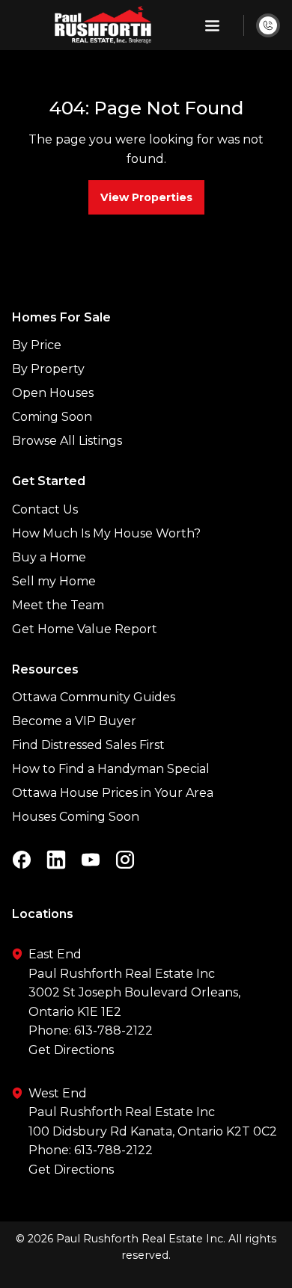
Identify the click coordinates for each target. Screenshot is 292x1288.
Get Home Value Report (84, 629)
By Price (36, 345)
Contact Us (45, 509)
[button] (212, 25)
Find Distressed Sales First (88, 745)
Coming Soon (52, 417)
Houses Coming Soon (75, 817)
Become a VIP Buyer (74, 721)
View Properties (146, 197)
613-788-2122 (113, 1030)
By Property (48, 369)
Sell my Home (54, 581)
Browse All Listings (67, 441)
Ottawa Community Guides (93, 697)
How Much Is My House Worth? (106, 533)
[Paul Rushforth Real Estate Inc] (102, 25)
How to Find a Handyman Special (111, 769)
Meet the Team (58, 605)
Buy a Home (49, 557)
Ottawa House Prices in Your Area (112, 793)
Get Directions (71, 1050)
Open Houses (53, 393)
